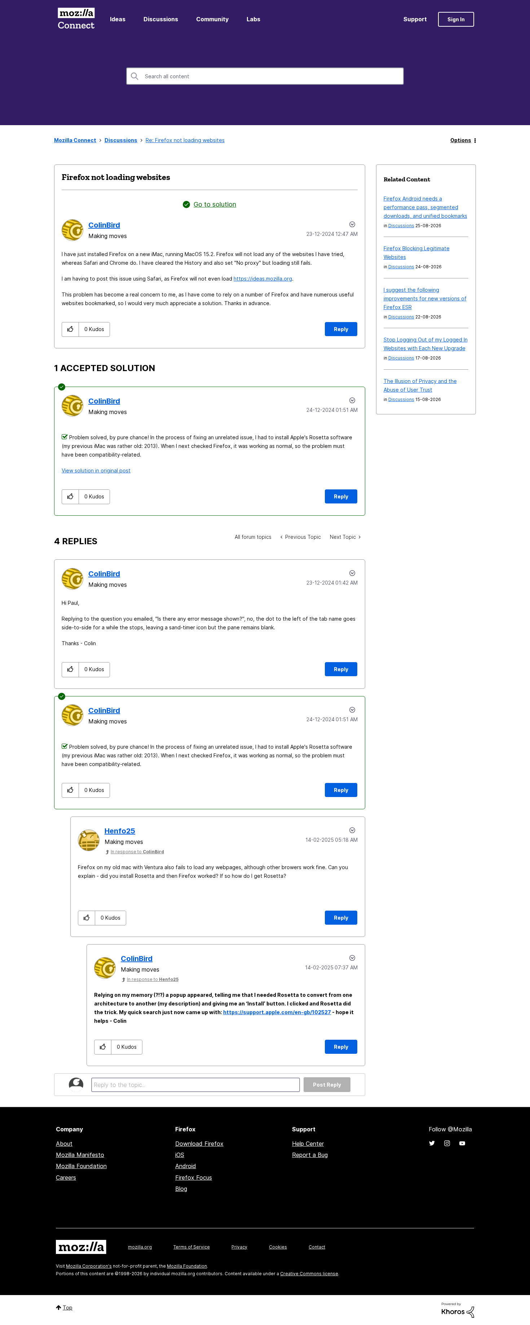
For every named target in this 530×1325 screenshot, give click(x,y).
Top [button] (67, 1307)
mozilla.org (140, 1247)
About (64, 1143)
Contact (317, 1247)
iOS (179, 1154)
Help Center (308, 1143)
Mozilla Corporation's (89, 1266)
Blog (181, 1188)
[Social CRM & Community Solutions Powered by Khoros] (458, 1310)
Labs (253, 19)
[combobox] (265, 76)
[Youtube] (462, 1143)
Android (185, 1166)
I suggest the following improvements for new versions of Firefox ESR (425, 298)
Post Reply (327, 1085)
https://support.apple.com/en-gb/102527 (277, 1012)
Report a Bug (310, 1154)
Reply (341, 329)
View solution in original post (96, 470)
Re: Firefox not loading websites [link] (185, 140)
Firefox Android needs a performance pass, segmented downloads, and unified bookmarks (425, 207)
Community (212, 19)
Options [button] (460, 140)
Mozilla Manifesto (80, 1154)
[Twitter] (432, 1143)
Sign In (456, 19)
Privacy (239, 1247)
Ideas (117, 19)
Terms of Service (191, 1247)
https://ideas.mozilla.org (263, 279)
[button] (70, 329)
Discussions (160, 19)
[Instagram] (447, 1143)
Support (415, 19)
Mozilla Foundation (81, 1166)
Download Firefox (199, 1143)
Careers (66, 1177)
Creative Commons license (309, 1273)
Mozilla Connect (76, 19)
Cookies (278, 1247)
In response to (137, 851)
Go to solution (215, 204)
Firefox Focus (193, 1177)
